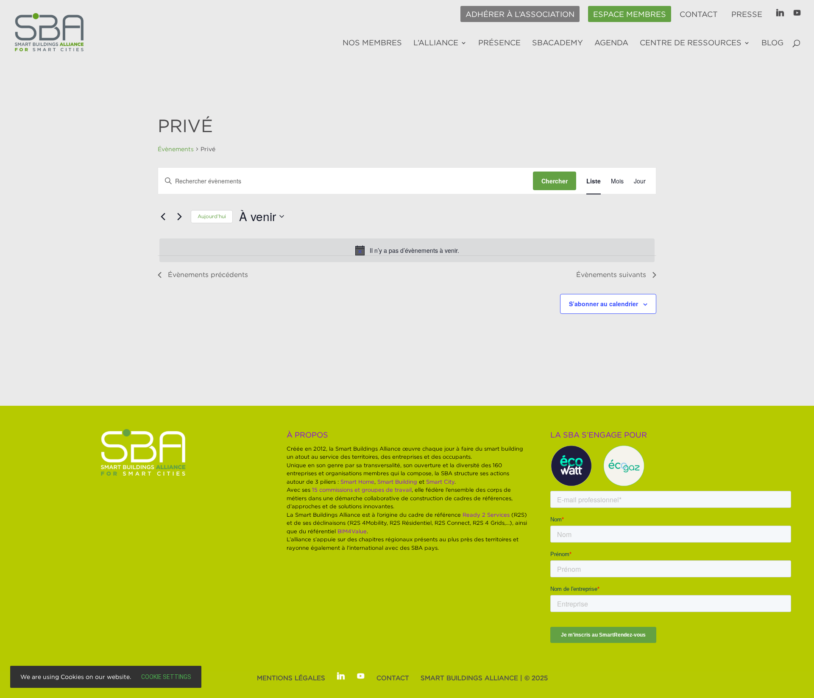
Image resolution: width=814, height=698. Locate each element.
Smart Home (357, 482)
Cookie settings (166, 676)
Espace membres (629, 14)
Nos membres (372, 43)
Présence (499, 43)
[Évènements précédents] (163, 216)
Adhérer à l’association (520, 14)
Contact (699, 14)
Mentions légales (291, 677)
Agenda (611, 43)
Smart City (440, 482)
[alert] (407, 250)
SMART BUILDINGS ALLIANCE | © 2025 (484, 677)
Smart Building (397, 482)
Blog (772, 43)
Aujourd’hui (212, 216)
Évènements (176, 149)
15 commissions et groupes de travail (362, 490)
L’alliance (435, 43)
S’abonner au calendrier (603, 303)
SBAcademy (557, 43)
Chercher (554, 181)
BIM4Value (352, 531)
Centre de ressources (691, 43)
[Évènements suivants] (179, 216)
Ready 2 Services (486, 515)
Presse (746, 14)
